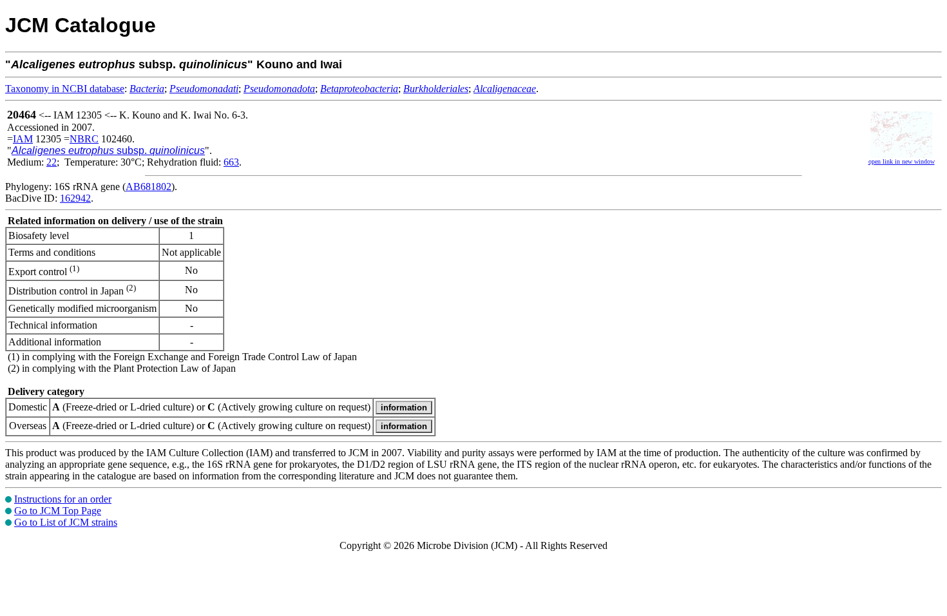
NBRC (84, 138)
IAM (23, 138)
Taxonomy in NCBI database (64, 88)
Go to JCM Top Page (57, 510)
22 (51, 162)
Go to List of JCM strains (65, 522)
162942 (75, 198)
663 (231, 162)
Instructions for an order (62, 499)
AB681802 (148, 186)
